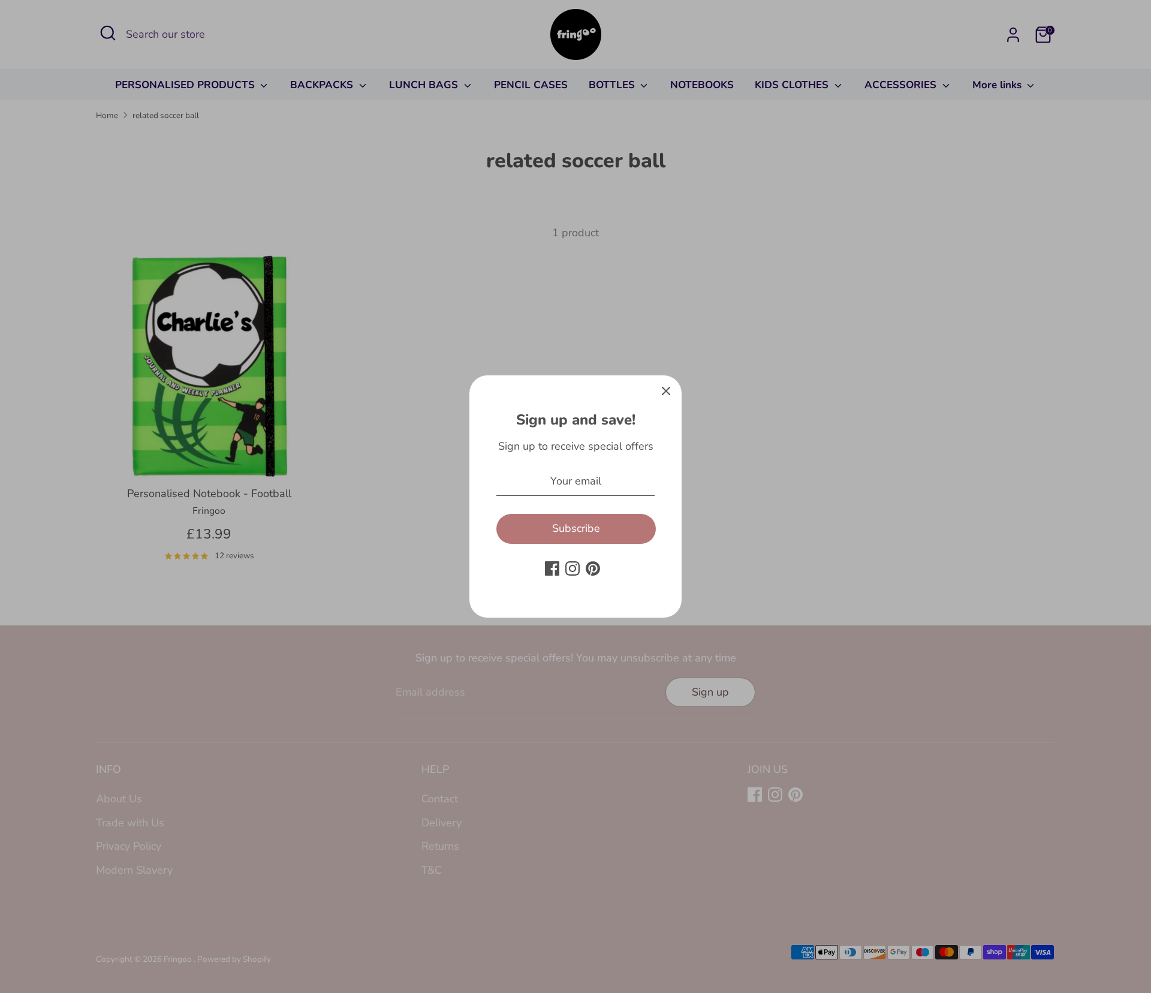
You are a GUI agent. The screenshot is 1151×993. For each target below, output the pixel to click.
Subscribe (576, 528)
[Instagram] (572, 568)
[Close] (666, 391)
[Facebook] (552, 568)
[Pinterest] (593, 568)
